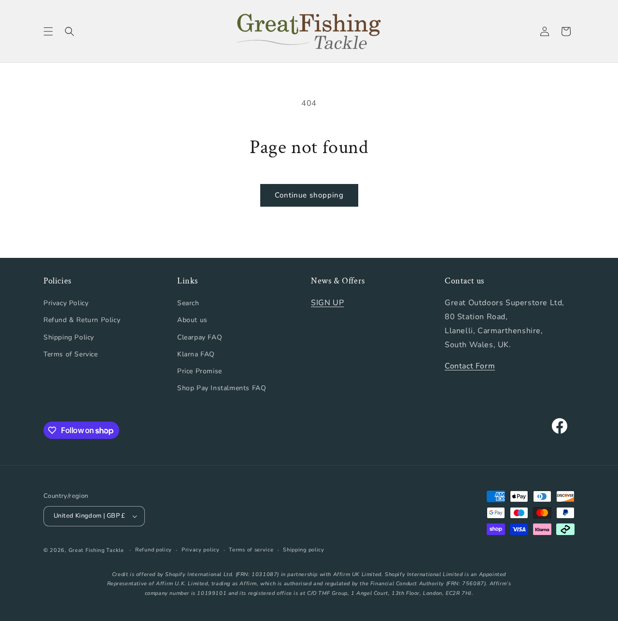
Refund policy (153, 549)
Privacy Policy (65, 303)
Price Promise (199, 371)
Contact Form (470, 366)
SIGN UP (327, 302)
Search (188, 303)
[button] (48, 31)
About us (192, 320)
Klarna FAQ (196, 354)
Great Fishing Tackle (96, 550)
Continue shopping (309, 195)
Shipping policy (303, 549)
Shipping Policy (68, 337)
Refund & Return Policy (81, 320)
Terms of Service (70, 354)
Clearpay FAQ (199, 337)
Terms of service (251, 549)
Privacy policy (201, 549)
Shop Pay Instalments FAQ (221, 388)
